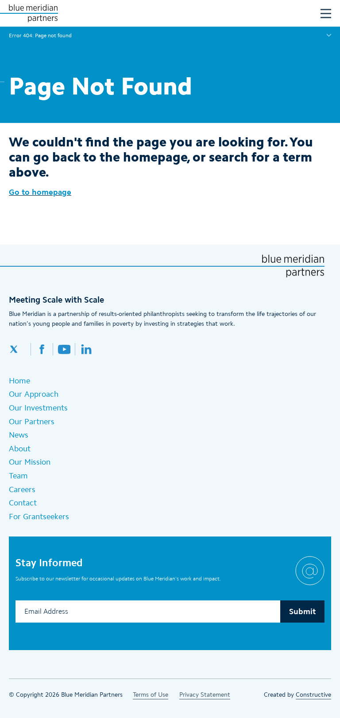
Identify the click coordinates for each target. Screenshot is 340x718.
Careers (22, 489)
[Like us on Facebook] (42, 349)
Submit (302, 611)
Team (18, 476)
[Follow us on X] (20, 349)
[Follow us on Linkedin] (86, 349)
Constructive (313, 694)
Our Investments (38, 408)
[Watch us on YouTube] (64, 349)
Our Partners (31, 421)
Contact (23, 503)
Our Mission (29, 462)
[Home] (33, 13)
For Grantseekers (39, 516)
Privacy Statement (204, 694)
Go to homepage (40, 192)
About (20, 449)
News (18, 435)
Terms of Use (150, 694)
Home (19, 381)
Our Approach (33, 394)
